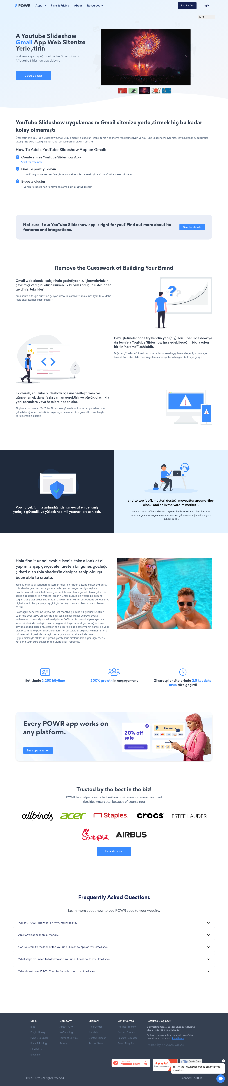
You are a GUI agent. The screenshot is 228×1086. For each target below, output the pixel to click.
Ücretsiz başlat (33, 75)
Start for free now (31, 162)
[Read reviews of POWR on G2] (165, 1065)
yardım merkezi (185, 504)
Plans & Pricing (60, 5)
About (78, 5)
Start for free (187, 5)
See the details (192, 227)
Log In (206, 5)
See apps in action (38, 750)
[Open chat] (220, 1078)
